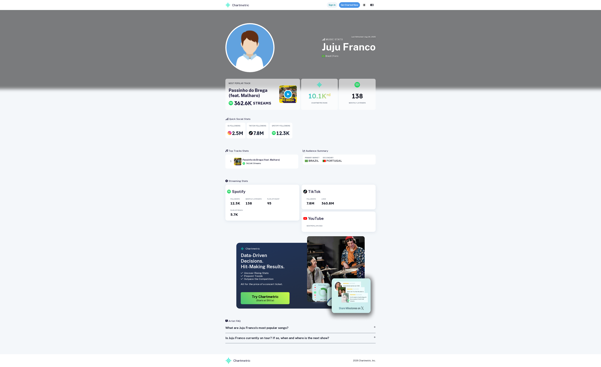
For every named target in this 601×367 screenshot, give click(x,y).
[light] (364, 5)
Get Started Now (349, 5)
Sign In (332, 5)
